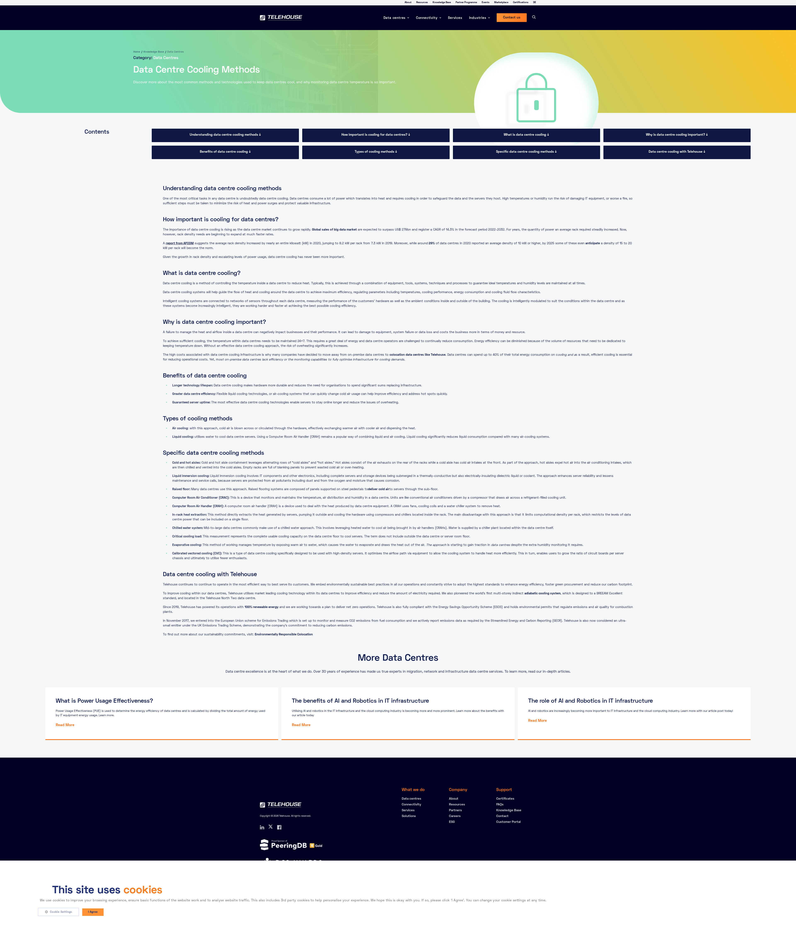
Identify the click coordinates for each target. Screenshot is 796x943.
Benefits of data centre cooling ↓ (225, 151)
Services (455, 18)
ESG (452, 822)
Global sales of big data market (334, 229)
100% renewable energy (261, 607)
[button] (60, 912)
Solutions (409, 816)
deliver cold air (378, 489)
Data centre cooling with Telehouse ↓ (677, 151)
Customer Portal (508, 822)
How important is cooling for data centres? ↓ (375, 134)
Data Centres (175, 52)
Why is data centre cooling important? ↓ (677, 134)
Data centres (394, 18)
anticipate (592, 243)
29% (431, 243)
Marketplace (501, 2)
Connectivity (427, 18)
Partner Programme (466, 2)
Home (136, 52)
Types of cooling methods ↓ (376, 151)
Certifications (520, 2)
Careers (455, 816)
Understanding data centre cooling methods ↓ (225, 134)
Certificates (505, 798)
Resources (422, 2)
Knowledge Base (442, 2)
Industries (477, 18)
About (408, 2)
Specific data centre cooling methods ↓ (526, 151)
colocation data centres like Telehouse (417, 354)
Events (485, 2)
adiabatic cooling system (542, 593)
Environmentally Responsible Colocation (284, 634)
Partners (455, 810)
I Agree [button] (93, 912)
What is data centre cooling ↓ (526, 134)
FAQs (500, 804)
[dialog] (398, 902)
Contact (502, 816)
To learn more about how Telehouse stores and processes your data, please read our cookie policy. (626, 900)
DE (534, 2)
